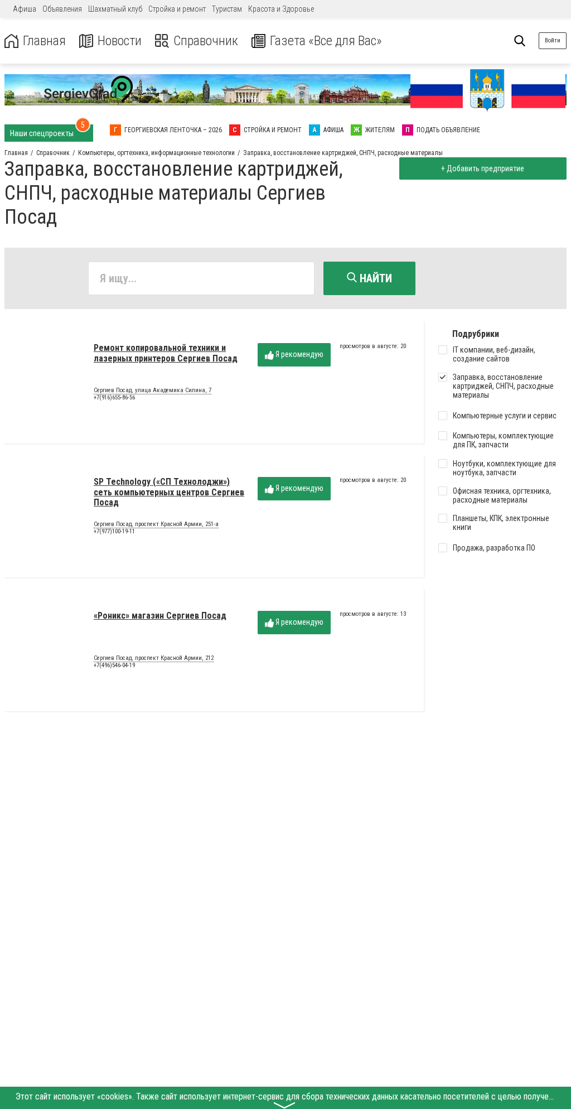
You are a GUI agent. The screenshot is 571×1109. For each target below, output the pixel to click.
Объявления (62, 8)
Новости (120, 41)
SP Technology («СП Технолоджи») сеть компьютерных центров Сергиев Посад (169, 492)
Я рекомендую (298, 354)
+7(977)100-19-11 (114, 531)
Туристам (227, 8)
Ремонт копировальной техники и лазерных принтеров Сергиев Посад (166, 353)
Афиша (24, 8)
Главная (44, 41)
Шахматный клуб (115, 8)
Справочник (205, 41)
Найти (374, 278)
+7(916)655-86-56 (114, 397)
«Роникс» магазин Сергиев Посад (160, 615)
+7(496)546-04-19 (114, 665)
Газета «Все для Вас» (326, 41)
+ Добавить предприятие (482, 168)
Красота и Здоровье (281, 8)
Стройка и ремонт (177, 8)
